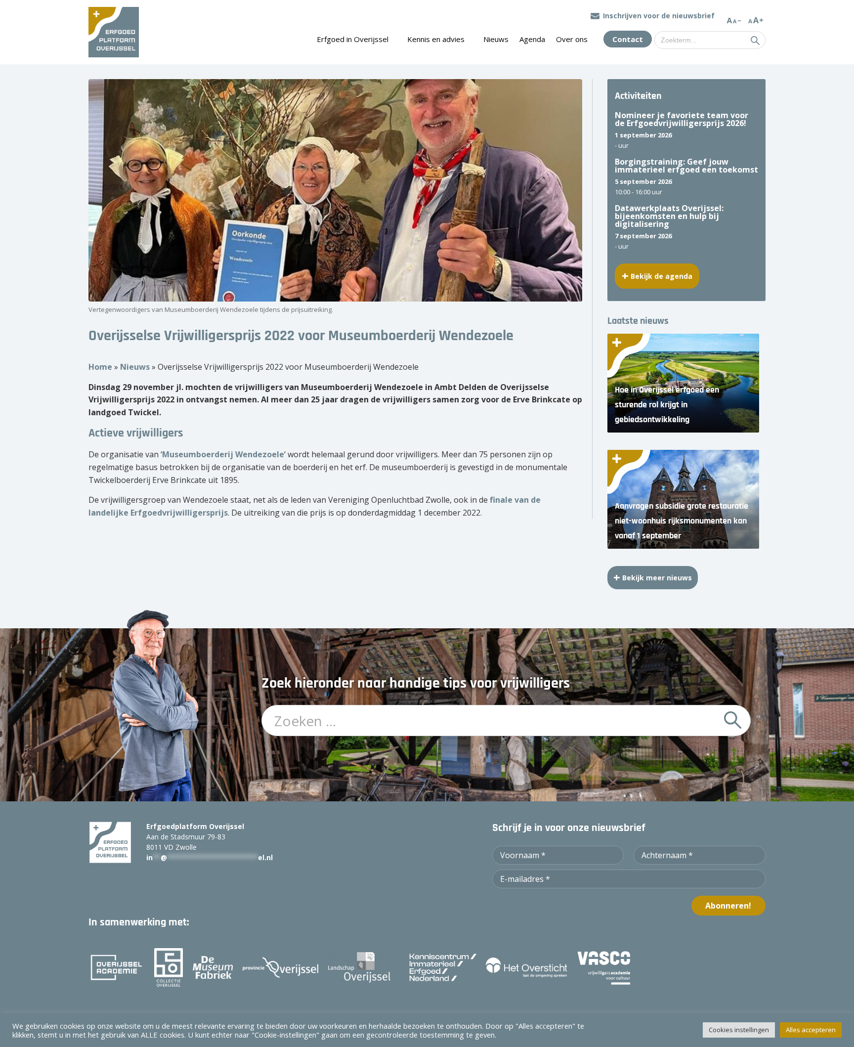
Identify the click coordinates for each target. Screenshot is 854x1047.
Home (100, 366)
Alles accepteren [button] (811, 1029)
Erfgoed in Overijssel (352, 39)
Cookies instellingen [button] (739, 1029)
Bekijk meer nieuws (657, 577)
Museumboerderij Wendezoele (223, 454)
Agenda (532, 39)
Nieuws (496, 39)
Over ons (572, 39)
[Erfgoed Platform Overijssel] (113, 32)
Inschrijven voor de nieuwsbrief (659, 15)
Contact (627, 39)
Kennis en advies (436, 39)
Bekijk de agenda (661, 276)
